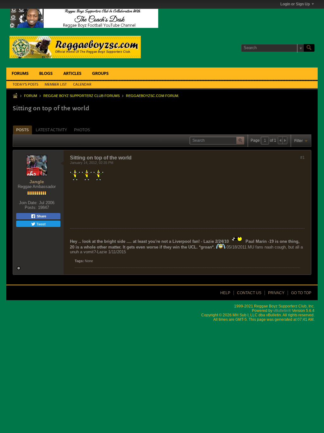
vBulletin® (282, 310)
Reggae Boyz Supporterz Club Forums (81, 96)
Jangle (36, 181)
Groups (100, 73)
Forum (30, 96)
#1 (302, 157)
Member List (56, 84)
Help (225, 293)
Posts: (31, 207)
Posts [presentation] (22, 130)
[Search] (309, 48)
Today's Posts (25, 84)
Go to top (301, 293)
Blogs (46, 73)
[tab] (22, 129)
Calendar (82, 84)
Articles (72, 73)
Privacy (276, 293)
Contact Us (249, 293)
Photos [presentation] (82, 130)
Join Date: (28, 202)
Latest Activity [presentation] (51, 130)
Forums (20, 73)
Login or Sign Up (295, 4)
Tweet (40, 223)
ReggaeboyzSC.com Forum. (152, 96)
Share (41, 216)
